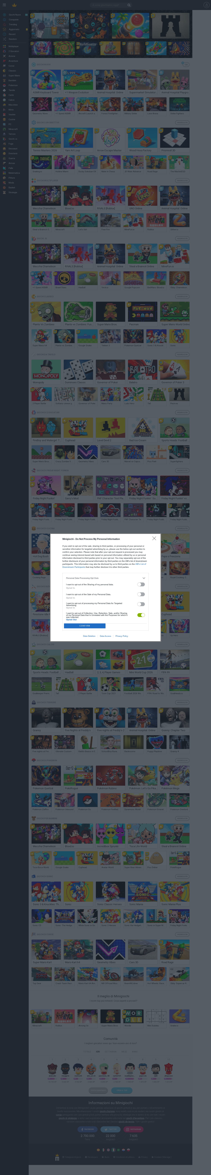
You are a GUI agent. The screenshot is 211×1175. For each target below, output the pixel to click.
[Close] (155, 539)
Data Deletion (89, 636)
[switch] (141, 584)
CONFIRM (85, 626)
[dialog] (105, 587)
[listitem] (105, 578)
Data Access (105, 636)
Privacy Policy (122, 636)
